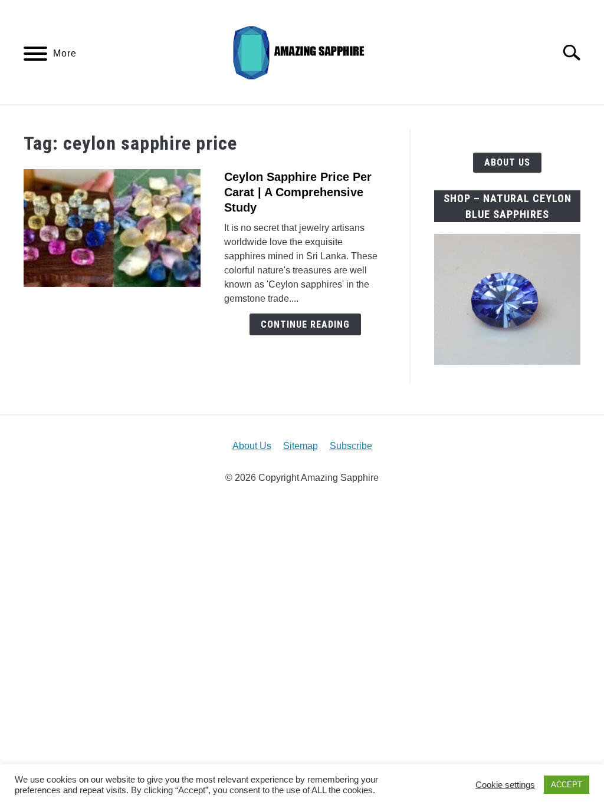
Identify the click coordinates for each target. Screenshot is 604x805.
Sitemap (300, 446)
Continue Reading (305, 324)
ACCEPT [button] (566, 784)
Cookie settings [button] (505, 785)
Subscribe (351, 446)
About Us (507, 162)
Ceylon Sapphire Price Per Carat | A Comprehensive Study (298, 192)
